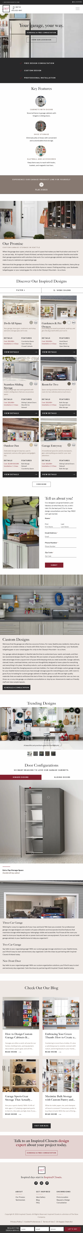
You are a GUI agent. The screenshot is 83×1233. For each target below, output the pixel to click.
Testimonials (20, 1200)
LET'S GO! (72, 1229)
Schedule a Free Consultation (41, 1153)
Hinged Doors (21, 777)
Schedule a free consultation (41, 32)
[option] (41, 728)
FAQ (38, 1203)
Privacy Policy (16, 1222)
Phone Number (51, 543)
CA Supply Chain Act (64, 1222)
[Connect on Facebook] (36, 1183)
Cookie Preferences (32, 1222)
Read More (11, 1052)
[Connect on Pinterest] (47, 1183)
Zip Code (49, 552)
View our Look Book (41, 40)
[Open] (77, 9)
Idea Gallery (40, 1197)
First (46, 524)
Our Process (20, 1197)
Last (62, 524)
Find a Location (62, 1197)
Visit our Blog (41, 1126)
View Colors (63, 290)
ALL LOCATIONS (77, 2)
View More (41, 484)
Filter (20, 290)
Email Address (51, 533)
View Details (11, 352)
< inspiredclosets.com (10, 2)
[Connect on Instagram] (41, 1183)
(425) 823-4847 (16, 10)
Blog (38, 1200)
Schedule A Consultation (16, 687)
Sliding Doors (62, 777)
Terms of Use (48, 1222)
